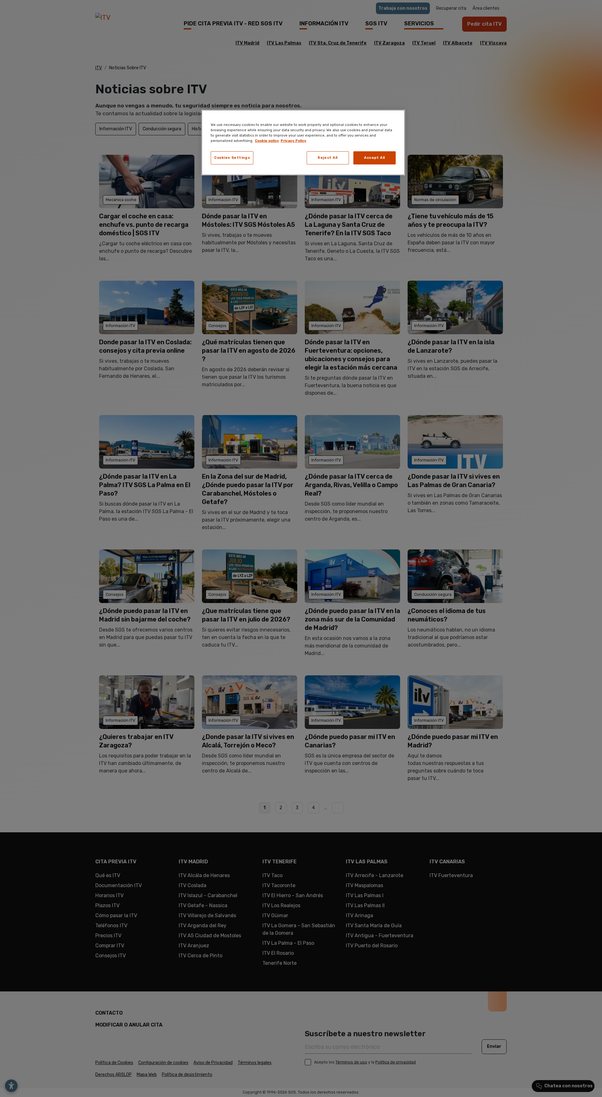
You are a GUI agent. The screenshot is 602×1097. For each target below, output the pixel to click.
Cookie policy (267, 140)
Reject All (328, 157)
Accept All (374, 157)
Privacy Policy (293, 140)
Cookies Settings (232, 157)
